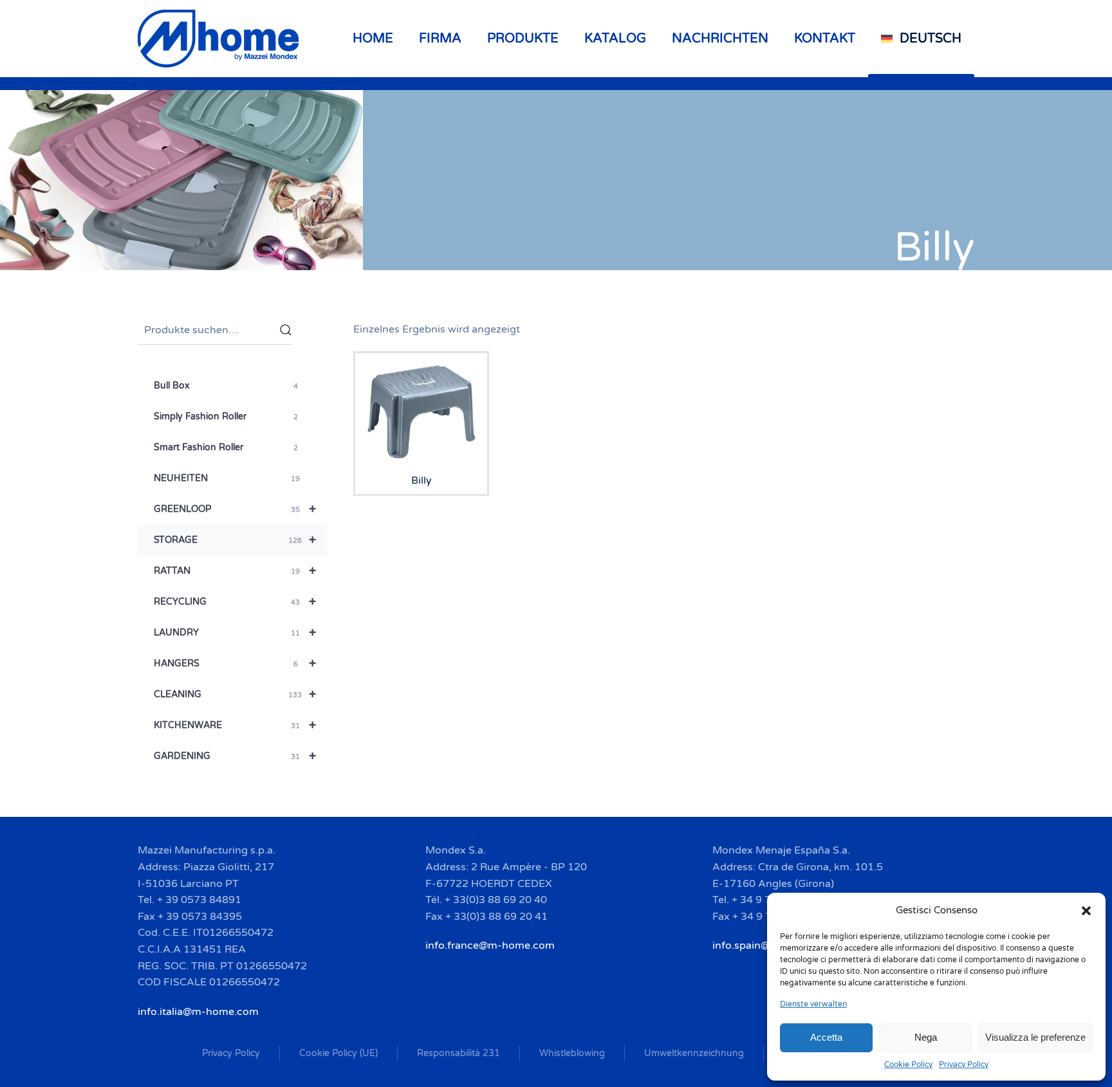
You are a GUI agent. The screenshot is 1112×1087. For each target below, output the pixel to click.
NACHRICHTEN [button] (720, 38)
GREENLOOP (235, 509)
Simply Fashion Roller (226, 416)
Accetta (826, 1037)
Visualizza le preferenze (1035, 1037)
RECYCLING (235, 602)
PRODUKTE (523, 38)
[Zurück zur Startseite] (220, 38)
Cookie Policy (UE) (338, 1053)
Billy (934, 247)
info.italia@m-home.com (198, 1011)
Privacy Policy (963, 1064)
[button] (1086, 910)
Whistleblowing (572, 1053)
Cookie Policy (908, 1064)
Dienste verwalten (813, 1004)
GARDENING (235, 756)
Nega (925, 1037)
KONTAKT (824, 38)
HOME (373, 38)
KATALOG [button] (615, 38)
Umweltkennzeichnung (694, 1053)
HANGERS (235, 663)
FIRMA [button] (440, 38)
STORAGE (235, 540)
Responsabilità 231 (458, 1053)
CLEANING (235, 694)
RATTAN (235, 571)
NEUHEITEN (227, 478)
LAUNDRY (235, 633)
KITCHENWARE (235, 725)
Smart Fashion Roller (226, 447)
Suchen (285, 330)
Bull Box (226, 385)
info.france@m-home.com (490, 945)
